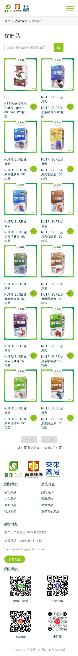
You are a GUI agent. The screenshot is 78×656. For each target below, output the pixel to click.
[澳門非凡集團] (57, 585)
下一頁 (49, 440)
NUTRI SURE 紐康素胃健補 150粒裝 (15, 360)
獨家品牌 (47, 498)
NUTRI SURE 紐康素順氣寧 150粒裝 (52, 360)
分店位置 (15, 559)
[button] (70, 8)
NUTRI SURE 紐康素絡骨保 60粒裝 (52, 111)
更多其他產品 (50, 511)
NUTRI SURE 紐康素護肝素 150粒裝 (52, 298)
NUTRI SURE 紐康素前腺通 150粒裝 (52, 174)
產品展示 (21, 21)
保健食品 (47, 505)
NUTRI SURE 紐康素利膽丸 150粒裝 (15, 298)
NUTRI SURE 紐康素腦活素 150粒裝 (52, 423)
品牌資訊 (47, 492)
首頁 (7, 21)
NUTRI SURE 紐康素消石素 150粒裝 (15, 236)
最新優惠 (10, 505)
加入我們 (10, 498)
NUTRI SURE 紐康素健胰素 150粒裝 (15, 174)
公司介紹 (10, 492)
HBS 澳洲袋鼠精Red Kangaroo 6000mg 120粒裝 (15, 109)
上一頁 (29, 440)
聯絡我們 (10, 511)
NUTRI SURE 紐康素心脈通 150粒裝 (52, 236)
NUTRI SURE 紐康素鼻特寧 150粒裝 (15, 423)
